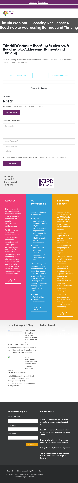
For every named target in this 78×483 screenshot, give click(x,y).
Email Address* (14, 417)
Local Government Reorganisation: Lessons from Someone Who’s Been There (55, 432)
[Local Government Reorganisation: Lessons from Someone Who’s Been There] (15, 362)
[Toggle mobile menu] (74, 13)
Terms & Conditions (14, 471)
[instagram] (56, 474)
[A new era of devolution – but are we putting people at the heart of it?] (15, 335)
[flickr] (69, 474)
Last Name (12, 433)
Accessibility (26, 471)
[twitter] (52, 474)
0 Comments (24, 344)
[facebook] (59, 474)
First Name (12, 425)
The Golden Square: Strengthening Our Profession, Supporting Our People (54, 455)
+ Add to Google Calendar (20, 75)
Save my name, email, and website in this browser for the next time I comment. (36, 157)
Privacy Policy (37, 471)
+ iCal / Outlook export (59, 75)
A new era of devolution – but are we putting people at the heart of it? (30, 336)
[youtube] (65, 474)
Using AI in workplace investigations (55, 448)
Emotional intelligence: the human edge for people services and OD (54, 441)
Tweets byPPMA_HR (65, 332)
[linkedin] (62, 474)
